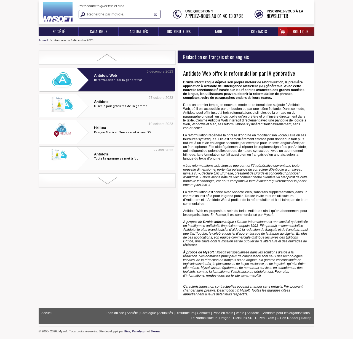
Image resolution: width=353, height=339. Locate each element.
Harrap (306, 318)
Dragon (225, 318)
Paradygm (139, 331)
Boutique (300, 31)
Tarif (219, 31)
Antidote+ (254, 313)
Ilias (127, 331)
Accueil (43, 40)
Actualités (139, 31)
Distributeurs (179, 31)
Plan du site (115, 313)
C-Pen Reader (287, 318)
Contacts (259, 31)
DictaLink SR (243, 318)
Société (58, 31)
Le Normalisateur (204, 318)
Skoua (155, 331)
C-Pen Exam (264, 318)
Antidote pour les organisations (286, 313)
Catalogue (98, 31)
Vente (240, 313)
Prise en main (223, 313)
